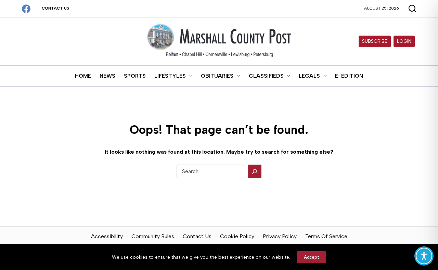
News (107, 76)
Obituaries (217, 76)
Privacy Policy (280, 236)
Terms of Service (326, 236)
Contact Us (55, 8)
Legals (309, 76)
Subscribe (374, 41)
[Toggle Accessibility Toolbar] (424, 256)
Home (83, 76)
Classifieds (266, 76)
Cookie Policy (237, 236)
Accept (311, 257)
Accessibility (107, 236)
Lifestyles (170, 76)
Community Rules (152, 236)
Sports (135, 76)
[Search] (254, 171)
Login (404, 41)
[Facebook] (26, 8)
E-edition (349, 76)
